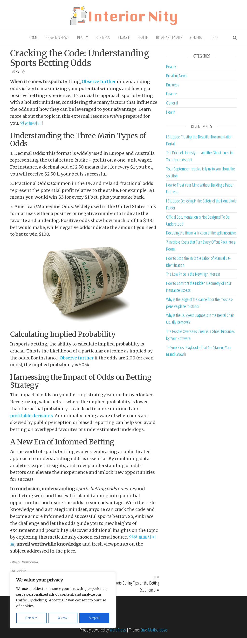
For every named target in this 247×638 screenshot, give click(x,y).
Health (143, 37)
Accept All (94, 618)
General (196, 37)
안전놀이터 (31, 123)
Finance (124, 37)
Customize (31, 618)
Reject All (63, 618)
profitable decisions (31, 415)
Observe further (99, 81)
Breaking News (57, 37)
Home (33, 37)
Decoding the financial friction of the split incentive (201, 233)
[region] (63, 600)
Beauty (82, 37)
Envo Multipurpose (153, 630)
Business (103, 37)
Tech (214, 37)
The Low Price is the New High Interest (193, 274)
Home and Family (169, 37)
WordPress (118, 630)
